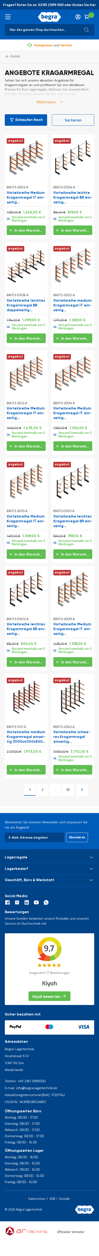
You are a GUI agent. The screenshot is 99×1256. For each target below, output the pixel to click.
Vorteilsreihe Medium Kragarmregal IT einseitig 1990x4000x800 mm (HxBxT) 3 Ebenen (26, 197)
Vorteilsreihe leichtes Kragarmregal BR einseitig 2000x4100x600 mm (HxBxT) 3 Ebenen (26, 629)
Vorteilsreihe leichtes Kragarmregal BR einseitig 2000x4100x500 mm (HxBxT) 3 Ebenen (72, 521)
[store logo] (50, 17)
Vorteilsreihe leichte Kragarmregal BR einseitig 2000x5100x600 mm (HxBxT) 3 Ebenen (72, 197)
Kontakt (64, 1199)
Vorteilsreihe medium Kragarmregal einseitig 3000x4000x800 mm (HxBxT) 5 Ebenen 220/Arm (26, 737)
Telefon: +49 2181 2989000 (25, 1081)
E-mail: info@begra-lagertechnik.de (31, 1088)
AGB (52, 1199)
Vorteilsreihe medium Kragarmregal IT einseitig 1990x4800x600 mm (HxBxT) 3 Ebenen (72, 305)
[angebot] (26, 175)
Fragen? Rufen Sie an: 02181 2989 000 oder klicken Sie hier (49, 5)
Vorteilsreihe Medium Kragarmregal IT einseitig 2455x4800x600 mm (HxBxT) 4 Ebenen (26, 521)
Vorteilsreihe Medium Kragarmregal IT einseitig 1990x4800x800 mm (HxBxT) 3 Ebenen (72, 413)
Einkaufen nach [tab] (29, 120)
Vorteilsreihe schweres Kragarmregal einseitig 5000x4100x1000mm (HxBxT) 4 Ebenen (71, 737)
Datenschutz (36, 1199)
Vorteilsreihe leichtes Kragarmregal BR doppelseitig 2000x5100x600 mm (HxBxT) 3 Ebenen (26, 305)
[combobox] (49, 30)
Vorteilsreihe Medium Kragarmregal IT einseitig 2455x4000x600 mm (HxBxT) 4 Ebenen (72, 629)
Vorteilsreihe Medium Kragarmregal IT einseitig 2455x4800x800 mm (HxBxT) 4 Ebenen (26, 413)
